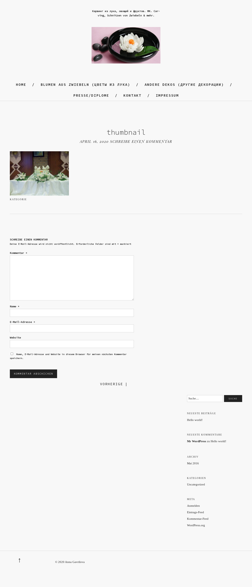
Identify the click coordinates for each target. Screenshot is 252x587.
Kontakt (132, 95)
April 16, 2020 (94, 141)
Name (14, 306)
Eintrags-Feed (195, 512)
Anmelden (193, 505)
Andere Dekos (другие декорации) (184, 84)
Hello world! (195, 420)
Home (21, 84)
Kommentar (18, 253)
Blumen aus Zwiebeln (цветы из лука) (85, 84)
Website (15, 337)
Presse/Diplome (91, 95)
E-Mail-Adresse (22, 322)
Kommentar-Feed (197, 518)
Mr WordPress (196, 441)
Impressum (167, 95)
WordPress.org (196, 525)
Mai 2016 (193, 463)
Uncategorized (196, 484)
